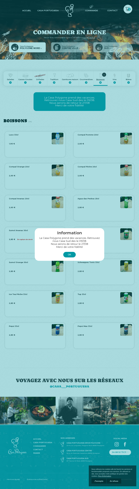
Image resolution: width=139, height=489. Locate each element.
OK (69, 254)
